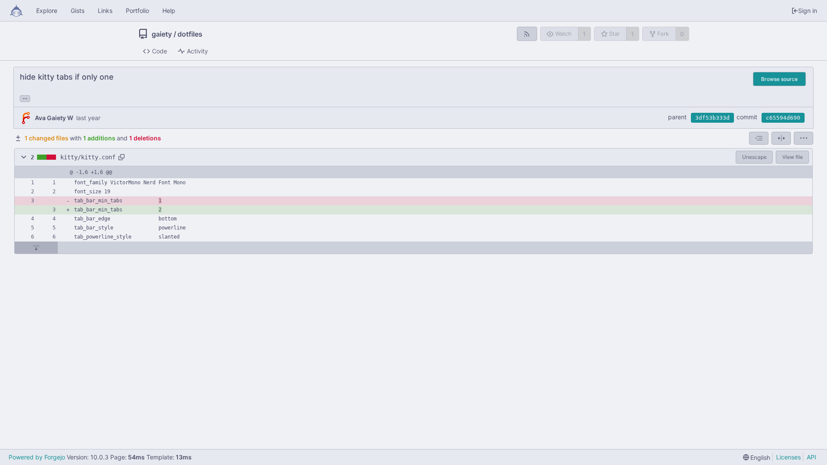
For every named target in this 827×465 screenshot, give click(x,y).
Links (105, 10)
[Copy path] (121, 157)
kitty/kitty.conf (87, 157)
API (811, 457)
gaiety (162, 34)
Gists (77, 10)
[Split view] (781, 138)
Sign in (807, 10)
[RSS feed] (527, 34)
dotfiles (189, 34)
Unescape (754, 157)
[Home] (16, 11)
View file (792, 157)
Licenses (788, 457)
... (25, 97)
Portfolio (137, 10)
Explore (46, 10)
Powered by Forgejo (37, 457)
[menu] (803, 138)
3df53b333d (712, 118)
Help (168, 10)
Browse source (779, 79)
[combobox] (758, 138)
